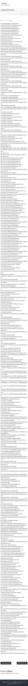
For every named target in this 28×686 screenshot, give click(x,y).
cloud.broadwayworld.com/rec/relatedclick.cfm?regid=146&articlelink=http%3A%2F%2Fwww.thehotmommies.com (14, 127)
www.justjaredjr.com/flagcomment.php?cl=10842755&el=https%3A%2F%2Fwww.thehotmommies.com (14, 102)
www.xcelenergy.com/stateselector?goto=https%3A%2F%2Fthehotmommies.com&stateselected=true (14, 340)
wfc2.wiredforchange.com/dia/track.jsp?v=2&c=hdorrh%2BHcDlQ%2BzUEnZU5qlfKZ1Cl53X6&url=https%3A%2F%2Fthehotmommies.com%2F (14, 251)
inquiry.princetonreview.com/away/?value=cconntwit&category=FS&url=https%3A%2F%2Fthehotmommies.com (14, 174)
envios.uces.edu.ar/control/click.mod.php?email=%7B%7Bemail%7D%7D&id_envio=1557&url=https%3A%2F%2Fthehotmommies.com (14, 617)
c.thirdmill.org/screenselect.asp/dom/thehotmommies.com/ (13, 653)
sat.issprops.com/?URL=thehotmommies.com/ (11, 551)
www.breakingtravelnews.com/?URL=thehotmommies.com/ (14, 376)
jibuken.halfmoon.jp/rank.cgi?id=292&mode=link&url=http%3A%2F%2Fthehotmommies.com (14, 276)
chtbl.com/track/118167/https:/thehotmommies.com (12, 164)
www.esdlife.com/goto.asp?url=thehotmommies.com (12, 571)
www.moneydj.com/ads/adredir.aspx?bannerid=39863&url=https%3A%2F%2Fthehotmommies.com (14, 487)
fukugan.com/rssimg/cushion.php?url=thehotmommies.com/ (14, 523)
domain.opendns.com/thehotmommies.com (10, 95)
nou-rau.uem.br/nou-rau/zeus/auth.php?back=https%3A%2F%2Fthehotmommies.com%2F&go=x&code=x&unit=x (14, 281)
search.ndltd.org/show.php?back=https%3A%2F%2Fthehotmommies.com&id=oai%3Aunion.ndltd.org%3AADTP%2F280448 (14, 505)
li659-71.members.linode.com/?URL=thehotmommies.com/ (14, 290)
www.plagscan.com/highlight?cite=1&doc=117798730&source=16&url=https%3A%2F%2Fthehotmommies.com (14, 541)
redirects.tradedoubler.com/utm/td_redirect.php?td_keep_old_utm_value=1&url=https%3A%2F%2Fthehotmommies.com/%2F (14, 77)
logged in (8, 673)
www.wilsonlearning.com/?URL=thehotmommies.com (12, 554)
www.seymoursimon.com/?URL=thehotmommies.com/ (13, 640)
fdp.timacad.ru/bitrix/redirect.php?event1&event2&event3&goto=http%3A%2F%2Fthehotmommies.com (14, 650)
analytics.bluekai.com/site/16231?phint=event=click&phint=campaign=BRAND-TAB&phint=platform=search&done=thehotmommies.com (13, 438)
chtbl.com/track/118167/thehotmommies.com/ (11, 162)
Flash (24, 682)
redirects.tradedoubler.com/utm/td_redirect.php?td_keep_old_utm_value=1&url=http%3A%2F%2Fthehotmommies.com (14, 53)
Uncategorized (14, 14)
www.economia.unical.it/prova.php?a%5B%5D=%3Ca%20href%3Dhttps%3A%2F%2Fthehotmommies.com (14, 443)
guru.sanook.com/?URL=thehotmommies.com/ (11, 159)
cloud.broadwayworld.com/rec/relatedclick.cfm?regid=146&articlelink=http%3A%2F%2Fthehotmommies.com (14, 132)
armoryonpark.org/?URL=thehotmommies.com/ (11, 326)
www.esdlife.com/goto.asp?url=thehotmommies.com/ (12, 556)
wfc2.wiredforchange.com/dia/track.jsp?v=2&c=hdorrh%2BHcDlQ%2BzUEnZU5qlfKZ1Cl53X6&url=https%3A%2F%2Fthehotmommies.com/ (14, 222)
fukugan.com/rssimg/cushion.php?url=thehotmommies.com (14, 525)
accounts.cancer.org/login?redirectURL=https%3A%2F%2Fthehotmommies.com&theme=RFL (14, 92)
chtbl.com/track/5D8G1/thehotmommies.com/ (11, 166)
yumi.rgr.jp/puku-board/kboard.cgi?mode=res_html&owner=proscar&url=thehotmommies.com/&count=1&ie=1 (14, 463)
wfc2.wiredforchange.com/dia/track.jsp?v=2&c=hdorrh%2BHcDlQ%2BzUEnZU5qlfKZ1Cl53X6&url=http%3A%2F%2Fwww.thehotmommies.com (14, 241)
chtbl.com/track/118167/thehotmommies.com (10, 161)
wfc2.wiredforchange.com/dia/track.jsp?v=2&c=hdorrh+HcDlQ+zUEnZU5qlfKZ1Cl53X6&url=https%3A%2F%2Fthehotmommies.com (14, 227)
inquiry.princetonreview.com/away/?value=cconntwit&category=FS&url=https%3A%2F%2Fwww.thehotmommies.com (14, 179)
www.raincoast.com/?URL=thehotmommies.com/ (11, 582)
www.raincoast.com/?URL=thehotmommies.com (11, 584)
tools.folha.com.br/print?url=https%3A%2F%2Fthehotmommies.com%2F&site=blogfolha (14, 314)
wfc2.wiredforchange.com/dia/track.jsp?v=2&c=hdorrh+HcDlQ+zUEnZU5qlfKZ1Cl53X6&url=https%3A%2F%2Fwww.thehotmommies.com (14, 217)
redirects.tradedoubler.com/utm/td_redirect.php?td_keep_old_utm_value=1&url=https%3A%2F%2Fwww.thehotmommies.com (14, 63)
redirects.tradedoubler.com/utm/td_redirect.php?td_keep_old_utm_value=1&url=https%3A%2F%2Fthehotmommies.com (14, 82)
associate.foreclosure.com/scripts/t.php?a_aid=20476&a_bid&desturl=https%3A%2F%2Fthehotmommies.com (14, 517)
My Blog (4, 3)
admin (11, 20)
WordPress (19, 683)
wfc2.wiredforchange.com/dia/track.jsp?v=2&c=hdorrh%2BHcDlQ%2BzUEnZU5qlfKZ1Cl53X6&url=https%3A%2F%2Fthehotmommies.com (14, 246)
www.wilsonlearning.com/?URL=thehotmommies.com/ (13, 553)
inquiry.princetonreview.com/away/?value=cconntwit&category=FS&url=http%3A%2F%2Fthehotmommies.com (14, 169)
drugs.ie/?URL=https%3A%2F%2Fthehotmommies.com (13, 407)
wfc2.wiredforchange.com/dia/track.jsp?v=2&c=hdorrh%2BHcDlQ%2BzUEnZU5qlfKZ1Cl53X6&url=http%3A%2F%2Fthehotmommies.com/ (14, 236)
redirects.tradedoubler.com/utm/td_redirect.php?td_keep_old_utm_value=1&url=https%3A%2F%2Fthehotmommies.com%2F (14, 87)
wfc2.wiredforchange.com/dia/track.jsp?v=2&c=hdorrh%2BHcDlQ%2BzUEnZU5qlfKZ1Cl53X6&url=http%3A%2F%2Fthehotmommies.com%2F (14, 232)
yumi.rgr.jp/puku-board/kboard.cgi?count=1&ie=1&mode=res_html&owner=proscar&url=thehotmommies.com (14, 468)
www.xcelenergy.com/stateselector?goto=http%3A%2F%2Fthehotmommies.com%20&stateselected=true (14, 345)
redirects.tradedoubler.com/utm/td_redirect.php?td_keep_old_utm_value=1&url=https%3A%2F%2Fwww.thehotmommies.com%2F (14, 58)
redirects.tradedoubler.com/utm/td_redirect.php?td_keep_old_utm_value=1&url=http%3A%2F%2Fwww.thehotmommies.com (14, 68)
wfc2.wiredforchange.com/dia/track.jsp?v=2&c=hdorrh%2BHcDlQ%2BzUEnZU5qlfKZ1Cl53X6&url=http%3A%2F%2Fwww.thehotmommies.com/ (14, 261)
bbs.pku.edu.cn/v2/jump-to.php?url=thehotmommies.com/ (13, 135)
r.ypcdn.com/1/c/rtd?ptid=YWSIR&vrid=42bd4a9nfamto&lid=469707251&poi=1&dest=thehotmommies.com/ (14, 297)
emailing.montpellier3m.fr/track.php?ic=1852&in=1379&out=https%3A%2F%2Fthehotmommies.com (14, 368)
